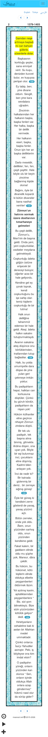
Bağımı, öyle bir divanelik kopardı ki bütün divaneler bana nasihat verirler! (24, 197)
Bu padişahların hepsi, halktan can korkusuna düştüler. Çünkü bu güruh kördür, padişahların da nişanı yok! (24, 397)
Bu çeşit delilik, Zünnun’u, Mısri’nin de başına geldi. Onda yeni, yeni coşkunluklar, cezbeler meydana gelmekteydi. (24, 242)
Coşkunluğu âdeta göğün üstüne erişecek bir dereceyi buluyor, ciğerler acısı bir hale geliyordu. (24, 268)
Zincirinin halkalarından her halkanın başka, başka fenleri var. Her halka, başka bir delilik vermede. (24, 121)
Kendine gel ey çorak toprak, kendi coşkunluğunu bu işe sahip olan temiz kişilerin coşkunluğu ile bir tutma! (24, 296)
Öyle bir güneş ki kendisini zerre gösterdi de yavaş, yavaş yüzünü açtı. (24, 505)
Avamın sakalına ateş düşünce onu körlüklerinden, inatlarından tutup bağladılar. (24, 349)
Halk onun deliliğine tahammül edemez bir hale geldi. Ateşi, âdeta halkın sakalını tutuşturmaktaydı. (24, 325)
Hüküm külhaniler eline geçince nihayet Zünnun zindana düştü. (24, 420)
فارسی (43, 12)
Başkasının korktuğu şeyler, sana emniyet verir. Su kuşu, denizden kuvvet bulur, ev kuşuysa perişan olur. (24, 70)
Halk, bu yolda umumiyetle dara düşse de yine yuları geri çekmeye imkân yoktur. (24, 371)
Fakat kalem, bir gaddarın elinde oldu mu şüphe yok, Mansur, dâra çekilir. (24, 553)
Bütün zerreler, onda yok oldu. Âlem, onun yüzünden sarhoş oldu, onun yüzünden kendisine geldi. (24, 529)
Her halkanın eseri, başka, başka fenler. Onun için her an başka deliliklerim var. (24, 147)
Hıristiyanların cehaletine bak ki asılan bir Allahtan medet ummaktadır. (24, 629)
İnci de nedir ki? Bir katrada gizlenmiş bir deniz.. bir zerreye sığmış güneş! (24, 481)
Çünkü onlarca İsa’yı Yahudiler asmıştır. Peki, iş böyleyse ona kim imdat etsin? (24, 649)
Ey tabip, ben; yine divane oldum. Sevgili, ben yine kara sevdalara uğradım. (24, 95)
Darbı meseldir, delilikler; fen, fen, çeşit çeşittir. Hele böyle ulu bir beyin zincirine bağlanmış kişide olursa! (24, 173)
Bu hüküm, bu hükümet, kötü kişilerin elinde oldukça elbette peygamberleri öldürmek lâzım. (24, 575)
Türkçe (35, 12)
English (27, 12)
